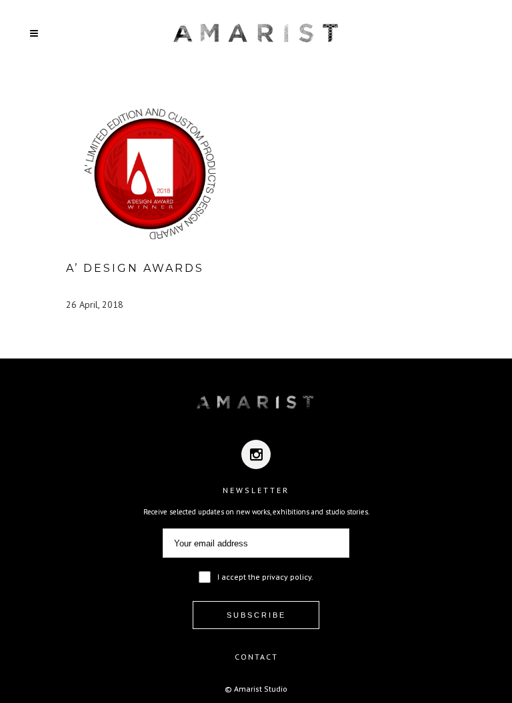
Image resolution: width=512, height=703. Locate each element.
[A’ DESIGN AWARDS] (149, 173)
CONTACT (256, 657)
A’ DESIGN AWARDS (135, 268)
